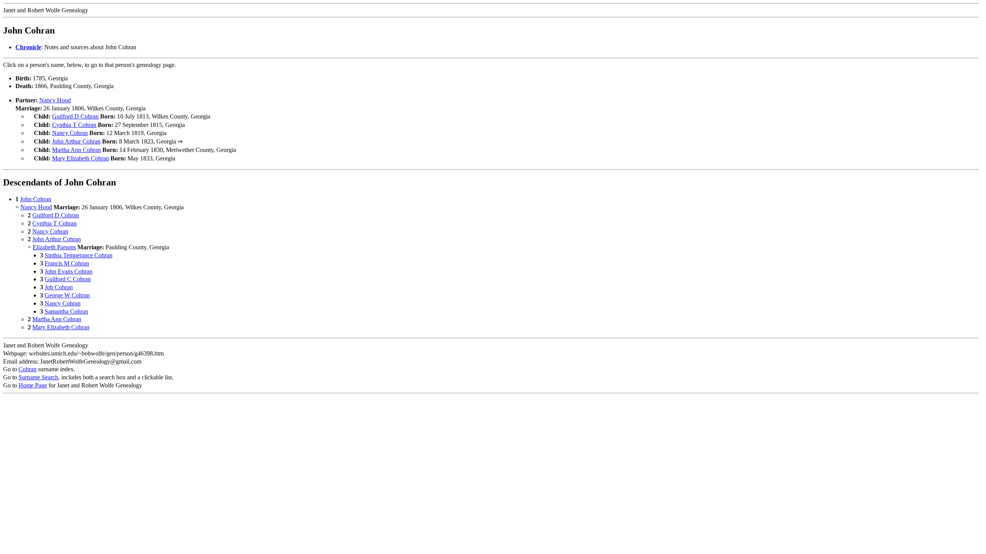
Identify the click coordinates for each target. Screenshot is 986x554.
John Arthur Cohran (76, 141)
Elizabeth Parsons (54, 247)
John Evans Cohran (68, 271)
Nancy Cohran (70, 133)
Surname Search (38, 377)
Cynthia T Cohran (74, 125)
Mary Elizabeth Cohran (80, 158)
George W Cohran (67, 295)
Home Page (32, 385)
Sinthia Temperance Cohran (78, 255)
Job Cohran (59, 287)
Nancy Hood (55, 100)
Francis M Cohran (67, 263)
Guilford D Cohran (75, 116)
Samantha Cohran (66, 311)
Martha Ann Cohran (76, 150)
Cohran (27, 369)
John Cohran (35, 199)
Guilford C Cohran (68, 279)
